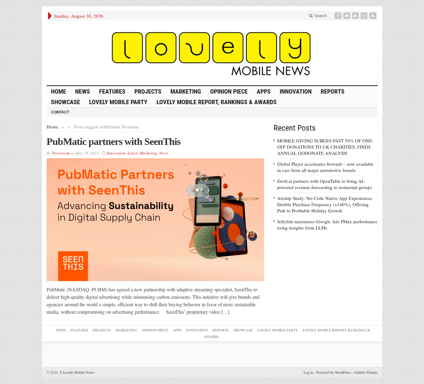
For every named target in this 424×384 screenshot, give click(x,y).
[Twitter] (347, 15)
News (82, 91)
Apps (264, 91)
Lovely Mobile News (77, 372)
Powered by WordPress (333, 372)
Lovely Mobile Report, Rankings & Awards (216, 102)
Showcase (65, 102)
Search (320, 15)
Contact (60, 112)
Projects (147, 91)
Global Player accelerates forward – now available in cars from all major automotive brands (325, 167)
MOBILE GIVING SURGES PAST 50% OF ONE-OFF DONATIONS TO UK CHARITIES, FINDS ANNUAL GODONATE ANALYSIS (325, 146)
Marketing (185, 91)
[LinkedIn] (356, 15)
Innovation (296, 91)
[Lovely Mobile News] (212, 53)
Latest (133, 153)
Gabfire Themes (366, 372)
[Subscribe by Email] (364, 15)
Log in (308, 372)
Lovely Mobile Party (118, 102)
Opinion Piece (229, 91)
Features (112, 91)
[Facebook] (338, 15)
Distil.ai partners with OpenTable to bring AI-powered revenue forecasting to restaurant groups (324, 184)
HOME (58, 91)
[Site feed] (373, 15)
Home (52, 126)
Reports (333, 91)
